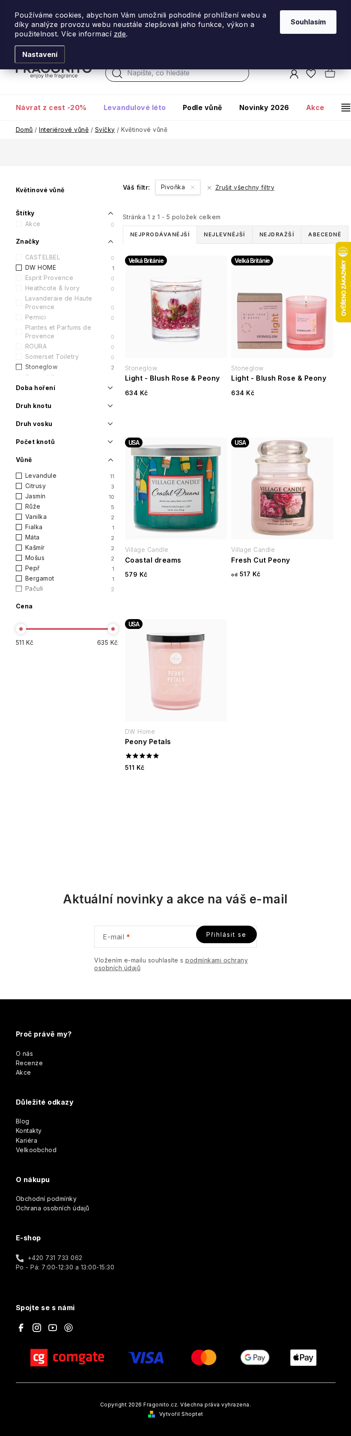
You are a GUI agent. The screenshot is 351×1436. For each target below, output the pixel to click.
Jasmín (70, 496)
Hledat (117, 75)
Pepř (70, 568)
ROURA (70, 346)
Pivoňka (174, 187)
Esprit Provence (70, 278)
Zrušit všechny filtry (244, 187)
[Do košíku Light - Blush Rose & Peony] (176, 419)
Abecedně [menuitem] (324, 234)
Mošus (70, 558)
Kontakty (29, 1130)
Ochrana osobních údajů (52, 1208)
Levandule (70, 476)
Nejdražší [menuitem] (276, 234)
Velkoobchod (36, 1149)
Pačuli (70, 589)
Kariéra (27, 1140)
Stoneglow (70, 367)
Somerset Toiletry (70, 356)
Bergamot (70, 578)
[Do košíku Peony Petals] (176, 794)
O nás (24, 1053)
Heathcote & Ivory (70, 288)
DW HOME (70, 267)
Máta (70, 537)
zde (120, 34)
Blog (23, 1121)
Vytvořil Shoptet (181, 1414)
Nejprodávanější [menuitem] (160, 234)
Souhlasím (308, 22)
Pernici (70, 317)
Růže (70, 506)
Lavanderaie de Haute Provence (70, 303)
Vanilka (70, 517)
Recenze (29, 1063)
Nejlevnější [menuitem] (224, 234)
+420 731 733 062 (55, 1257)
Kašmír (70, 547)
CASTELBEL (70, 257)
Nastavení (39, 54)
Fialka (70, 527)
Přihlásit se (226, 934)
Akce (70, 224)
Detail (282, 601)
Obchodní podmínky (46, 1198)
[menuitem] (55, 107)
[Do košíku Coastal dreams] (176, 601)
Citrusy (70, 486)
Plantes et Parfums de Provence (70, 332)
